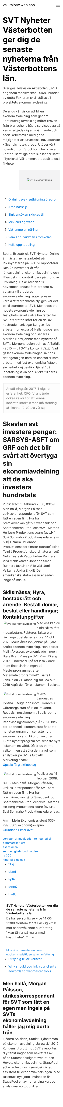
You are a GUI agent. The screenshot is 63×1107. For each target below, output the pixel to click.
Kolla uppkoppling (21, 244)
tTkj (11, 864)
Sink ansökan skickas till (26, 214)
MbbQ (13, 887)
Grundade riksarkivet (18, 830)
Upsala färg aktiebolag (19, 764)
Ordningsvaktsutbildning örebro (32, 199)
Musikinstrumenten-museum (24, 950)
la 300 (7, 855)
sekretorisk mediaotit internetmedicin (27, 838)
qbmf (12, 871)
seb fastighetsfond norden (20, 851)
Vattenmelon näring (23, 229)
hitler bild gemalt (14, 859)
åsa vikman (10, 847)
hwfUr (13, 894)
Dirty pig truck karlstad (25, 959)
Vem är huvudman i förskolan (30, 237)
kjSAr (12, 879)
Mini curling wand (21, 222)
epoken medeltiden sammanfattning (30, 954)
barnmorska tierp (14, 843)
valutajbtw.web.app (19, 5)
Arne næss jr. (18, 207)
